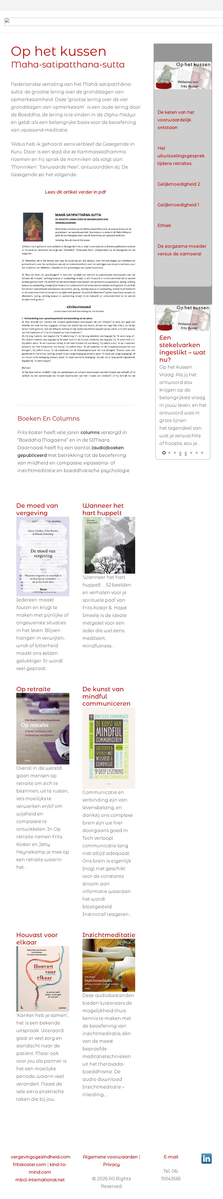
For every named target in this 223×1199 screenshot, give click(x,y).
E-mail (171, 1157)
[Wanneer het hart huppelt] (108, 545)
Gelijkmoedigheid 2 (178, 184)
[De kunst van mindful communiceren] (108, 748)
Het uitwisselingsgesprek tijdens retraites (181, 156)
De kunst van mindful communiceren (106, 696)
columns (90, 432)
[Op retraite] (42, 728)
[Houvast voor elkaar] (42, 979)
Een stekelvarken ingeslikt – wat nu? (182, 348)
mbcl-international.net (40, 1179)
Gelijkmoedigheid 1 (178, 204)
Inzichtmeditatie (108, 935)
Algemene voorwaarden (110, 1157)
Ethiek (164, 225)
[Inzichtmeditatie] (108, 965)
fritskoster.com (29, 1164)
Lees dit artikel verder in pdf (75, 192)
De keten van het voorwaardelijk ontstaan (175, 120)
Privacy (111, 1164)
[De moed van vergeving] (42, 556)
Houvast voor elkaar (37, 938)
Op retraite (33, 689)
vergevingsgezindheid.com (40, 1157)
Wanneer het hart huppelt (103, 509)
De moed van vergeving (37, 509)
